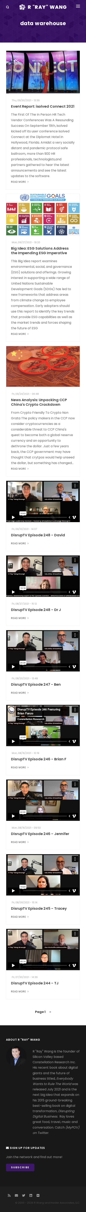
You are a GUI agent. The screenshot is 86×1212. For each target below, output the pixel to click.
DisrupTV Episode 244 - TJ (35, 983)
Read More (19, 181)
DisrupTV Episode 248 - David (38, 535)
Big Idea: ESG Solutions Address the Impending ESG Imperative (40, 250)
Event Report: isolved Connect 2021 (42, 106)
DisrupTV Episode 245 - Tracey (39, 908)
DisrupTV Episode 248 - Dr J (36, 609)
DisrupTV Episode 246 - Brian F (38, 759)
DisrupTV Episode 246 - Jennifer (40, 833)
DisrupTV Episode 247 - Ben (36, 684)
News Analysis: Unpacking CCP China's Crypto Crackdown (39, 402)
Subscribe (20, 1167)
